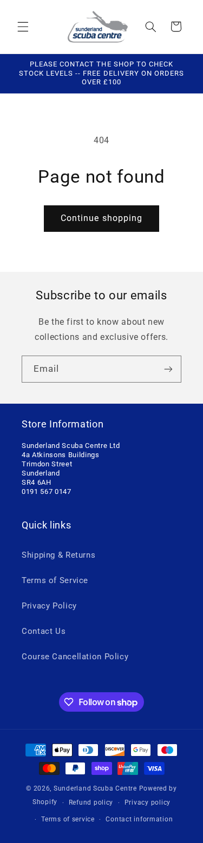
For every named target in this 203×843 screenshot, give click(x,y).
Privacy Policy (49, 606)
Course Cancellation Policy (75, 656)
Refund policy (91, 802)
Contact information (139, 819)
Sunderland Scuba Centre (95, 788)
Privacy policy (148, 802)
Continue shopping (101, 218)
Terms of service (68, 819)
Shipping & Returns (58, 555)
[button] (22, 26)
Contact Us (44, 631)
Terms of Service (55, 580)
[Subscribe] (168, 369)
